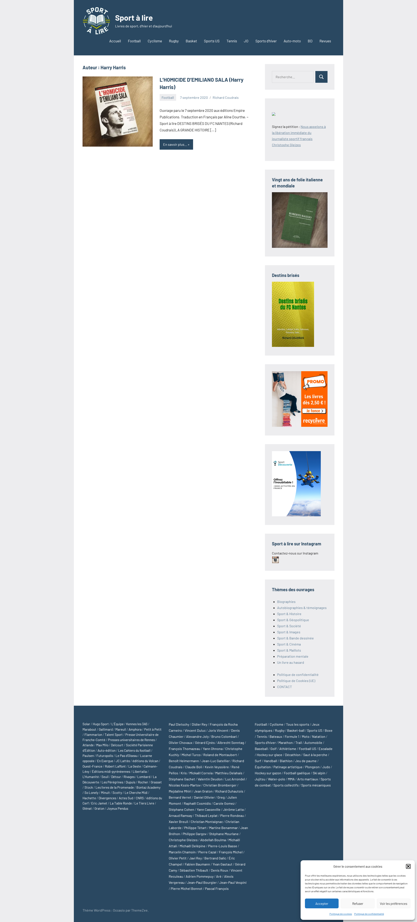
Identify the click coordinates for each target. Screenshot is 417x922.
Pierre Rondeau (232, 815)
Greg (221, 797)
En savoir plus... (175, 144)
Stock (88, 787)
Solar (86, 724)
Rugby (174, 41)
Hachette (89, 798)
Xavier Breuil (178, 821)
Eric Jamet (99, 803)
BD (310, 41)
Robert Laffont (115, 766)
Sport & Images (288, 632)
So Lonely (91, 793)
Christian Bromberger (220, 785)
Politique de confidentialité (369, 913)
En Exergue (105, 761)
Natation (318, 736)
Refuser (357, 903)
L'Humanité (91, 777)
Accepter (321, 903)
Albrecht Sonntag (230, 742)
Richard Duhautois (229, 791)
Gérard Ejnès (205, 742)
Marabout (89, 729)
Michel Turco (191, 755)
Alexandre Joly (197, 736)
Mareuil (120, 729)
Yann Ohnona (213, 749)
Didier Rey (199, 724)
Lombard (143, 777)
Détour (116, 777)
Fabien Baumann (197, 864)
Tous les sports (297, 724)
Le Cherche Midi (136, 793)
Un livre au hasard (290, 662)
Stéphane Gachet (182, 779)
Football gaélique (297, 773)
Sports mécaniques (316, 785)
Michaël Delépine (192, 846)
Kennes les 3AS (136, 724)
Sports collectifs (286, 785)
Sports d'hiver (265, 742)
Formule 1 (292, 736)
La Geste (134, 766)
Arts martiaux (307, 779)
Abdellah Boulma (213, 840)
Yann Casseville (208, 809)
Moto (305, 736)
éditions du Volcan (145, 761)
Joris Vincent (218, 730)
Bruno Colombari (224, 736)
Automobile (313, 742)
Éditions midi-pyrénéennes (111, 771)
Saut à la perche (315, 755)
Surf (258, 761)
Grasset (156, 782)
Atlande (88, 745)
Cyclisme (155, 41)
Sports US (212, 41)
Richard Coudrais (226, 97)
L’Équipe (117, 724)
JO (246, 41)
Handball (270, 761)
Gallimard (106, 729)
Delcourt (117, 745)
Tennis (232, 41)
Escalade (326, 749)
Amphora (135, 729)
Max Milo (102, 745)
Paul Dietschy (179, 724)
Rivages (129, 777)
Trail (298, 742)
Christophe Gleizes (183, 840)
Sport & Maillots (289, 650)
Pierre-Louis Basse (222, 846)
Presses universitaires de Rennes (131, 740)
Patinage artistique (288, 767)
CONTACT (284, 687)
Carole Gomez (224, 803)
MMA (291, 779)
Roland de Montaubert (220, 755)
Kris (184, 773)
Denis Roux (219, 870)
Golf (273, 749)
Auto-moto (292, 41)
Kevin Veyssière (217, 767)
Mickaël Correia (201, 773)
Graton (99, 808)
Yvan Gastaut (222, 864)
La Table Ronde (121, 803)
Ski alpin (319, 773)
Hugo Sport (101, 724)
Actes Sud (126, 798)
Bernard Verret (180, 797)
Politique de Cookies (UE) (296, 681)
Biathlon (286, 761)
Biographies (286, 601)
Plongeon (312, 767)
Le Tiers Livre (144, 803)
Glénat (87, 808)
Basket (191, 41)
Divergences (107, 798)
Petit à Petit (153, 729)
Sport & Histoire (289, 614)
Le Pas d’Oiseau (126, 756)
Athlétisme (287, 749)
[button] (408, 866)
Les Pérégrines (112, 782)
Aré (219, 876)
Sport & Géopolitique (293, 620)
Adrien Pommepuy (199, 876)
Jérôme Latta (233, 809)
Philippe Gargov (195, 834)
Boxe (329, 730)
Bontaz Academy (148, 787)
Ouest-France (92, 766)
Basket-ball (295, 730)
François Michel (231, 852)
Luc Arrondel (235, 779)
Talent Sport (114, 735)
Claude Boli (193, 767)
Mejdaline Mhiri (180, 791)
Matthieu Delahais (228, 773)
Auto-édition (107, 750)
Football (134, 41)
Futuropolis (104, 756)
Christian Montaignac (207, 821)
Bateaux (276, 736)
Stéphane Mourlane (224, 834)
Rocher (143, 782)
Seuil (105, 777)
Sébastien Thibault (194, 870)
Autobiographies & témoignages (302, 608)
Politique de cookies (340, 913)
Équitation (263, 767)
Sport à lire (134, 17)
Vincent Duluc (195, 730)
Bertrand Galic (215, 858)
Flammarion (93, 735)
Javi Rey (195, 858)
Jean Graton (203, 791)
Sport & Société (289, 626)
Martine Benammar (223, 828)
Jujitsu (260, 779)
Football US (307, 749)
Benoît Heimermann (184, 761)
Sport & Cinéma (289, 644)
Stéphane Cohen (181, 809)
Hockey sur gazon (268, 773)
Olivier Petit (178, 858)
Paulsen (88, 756)
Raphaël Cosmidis (197, 803)
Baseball (261, 749)
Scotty (117, 793)
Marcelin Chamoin (182, 852)
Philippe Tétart (195, 828)
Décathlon (293, 755)
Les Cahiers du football (134, 750)
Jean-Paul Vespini (233, 882)
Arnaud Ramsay (180, 815)
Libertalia (140, 771)
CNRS (140, 798)
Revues (325, 41)
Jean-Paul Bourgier (202, 882)
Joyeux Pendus (117, 808)
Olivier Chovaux (180, 742)
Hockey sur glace (269, 755)
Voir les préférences (393, 903)
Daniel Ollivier (204, 797)
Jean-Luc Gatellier (216, 761)
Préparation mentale (292, 656)
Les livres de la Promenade (115, 787)
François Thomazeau (184, 749)
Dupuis (130, 782)
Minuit (105, 793)
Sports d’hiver (266, 41)
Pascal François (217, 888)
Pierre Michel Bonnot (186, 888)
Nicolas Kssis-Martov (185, 785)
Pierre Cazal (207, 852)
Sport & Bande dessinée (295, 638)
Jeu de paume (306, 761)
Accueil (115, 41)
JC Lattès (123, 761)
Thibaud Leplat (206, 815)
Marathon (285, 742)
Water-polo (276, 779)
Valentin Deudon (210, 779)
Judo (326, 767)
